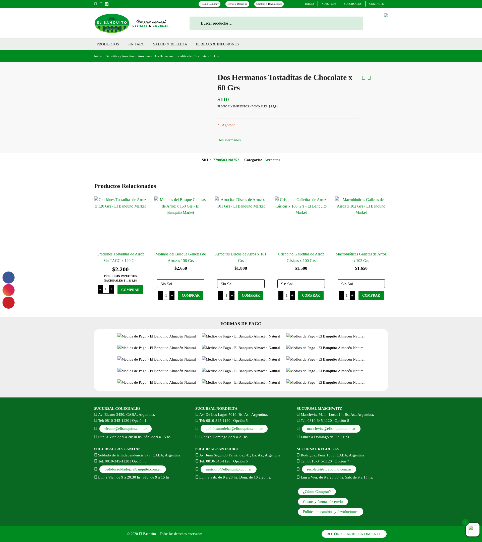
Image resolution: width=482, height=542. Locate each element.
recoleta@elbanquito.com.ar (329, 469)
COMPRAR (130, 290)
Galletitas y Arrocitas (120, 56)
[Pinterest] (106, 3)
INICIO (309, 3)
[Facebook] (95, 4)
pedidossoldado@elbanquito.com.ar (132, 469)
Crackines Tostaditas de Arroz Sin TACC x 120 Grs (120, 257)
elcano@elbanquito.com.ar (125, 429)
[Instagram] (100, 4)
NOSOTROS (329, 3)
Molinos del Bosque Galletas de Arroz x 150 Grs (180, 257)
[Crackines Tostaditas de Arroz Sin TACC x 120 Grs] (120, 222)
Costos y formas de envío (323, 502)
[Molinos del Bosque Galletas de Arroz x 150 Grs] (180, 222)
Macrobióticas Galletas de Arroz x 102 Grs (361, 257)
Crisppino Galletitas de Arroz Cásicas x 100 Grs (301, 257)
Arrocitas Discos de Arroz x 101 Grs (240, 257)
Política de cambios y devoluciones (330, 512)
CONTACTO (376, 3)
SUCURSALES (353, 3)
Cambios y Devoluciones (269, 4)
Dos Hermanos (229, 140)
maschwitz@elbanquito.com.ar (331, 429)
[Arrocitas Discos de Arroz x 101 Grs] (241, 222)
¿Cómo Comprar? (209, 4)
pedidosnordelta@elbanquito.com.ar (234, 429)
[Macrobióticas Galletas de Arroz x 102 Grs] (361, 222)
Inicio (98, 56)
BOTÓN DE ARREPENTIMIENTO (354, 534)
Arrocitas (144, 56)
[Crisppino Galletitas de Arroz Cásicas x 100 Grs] (301, 222)
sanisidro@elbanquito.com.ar (229, 469)
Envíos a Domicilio (237, 4)
